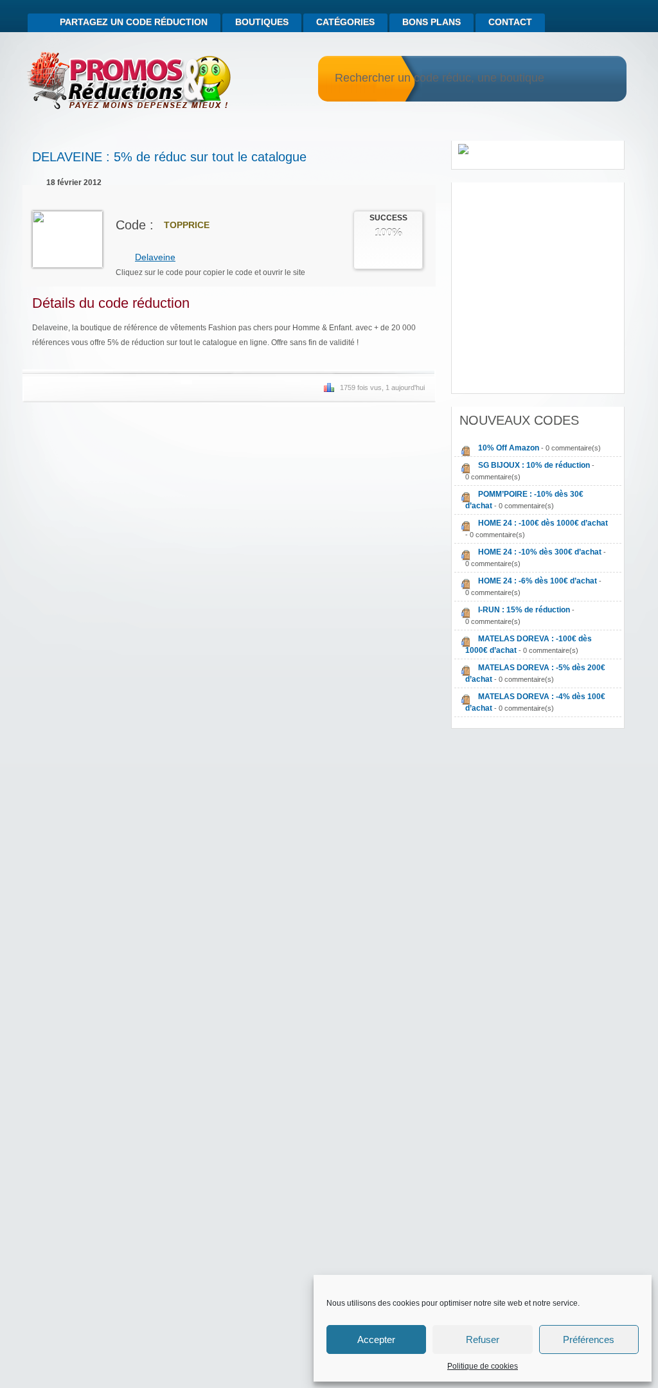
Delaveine (155, 257)
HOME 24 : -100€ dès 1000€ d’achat (543, 523)
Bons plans (431, 22)
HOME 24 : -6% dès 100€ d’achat (537, 580)
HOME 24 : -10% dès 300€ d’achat (539, 551)
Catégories (345, 22)
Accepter (376, 1339)
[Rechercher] (600, 79)
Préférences (588, 1339)
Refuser (482, 1339)
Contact (510, 22)
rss (603, 17)
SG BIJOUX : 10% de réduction (534, 465)
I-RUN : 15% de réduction (524, 609)
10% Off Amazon (508, 447)
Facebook (398, 431)
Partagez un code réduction (134, 22)
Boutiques (262, 22)
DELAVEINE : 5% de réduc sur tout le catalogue (169, 157)
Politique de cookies (482, 1366)
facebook (619, 17)
